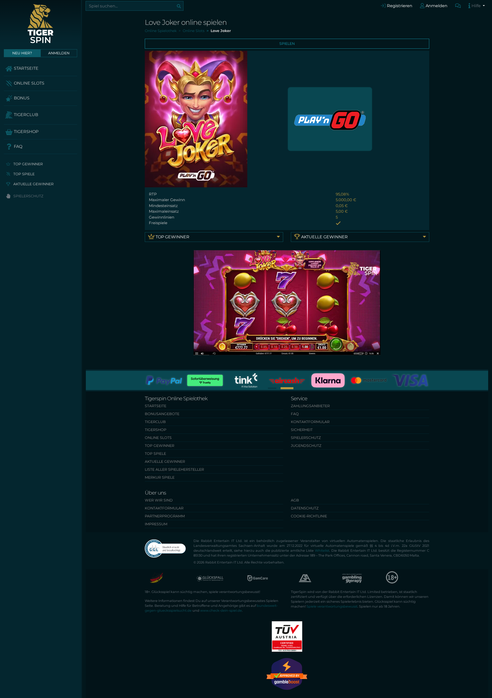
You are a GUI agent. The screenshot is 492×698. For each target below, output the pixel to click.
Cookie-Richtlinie (309, 516)
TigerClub (25, 114)
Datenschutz (305, 508)
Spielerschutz (27, 196)
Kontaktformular (310, 421)
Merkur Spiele (160, 477)
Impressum (156, 524)
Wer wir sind (159, 500)
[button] (287, 388)
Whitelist (322, 550)
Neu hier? (22, 53)
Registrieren (399, 5)
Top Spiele (23, 174)
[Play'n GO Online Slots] (330, 118)
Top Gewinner (27, 164)
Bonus (21, 98)
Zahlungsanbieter (310, 406)
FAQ (17, 146)
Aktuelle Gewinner (33, 184)
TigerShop (25, 131)
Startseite (25, 68)
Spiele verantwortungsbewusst (331, 606)
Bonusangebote (162, 414)
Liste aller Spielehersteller (174, 469)
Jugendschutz (306, 445)
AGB (295, 500)
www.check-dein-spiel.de (221, 610)
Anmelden (436, 5)
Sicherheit (302, 429)
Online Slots (28, 83)
